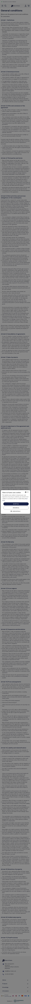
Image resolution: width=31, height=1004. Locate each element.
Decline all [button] (16, 507)
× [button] (27, 492)
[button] (15, 511)
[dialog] (15, 502)
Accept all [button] (16, 504)
